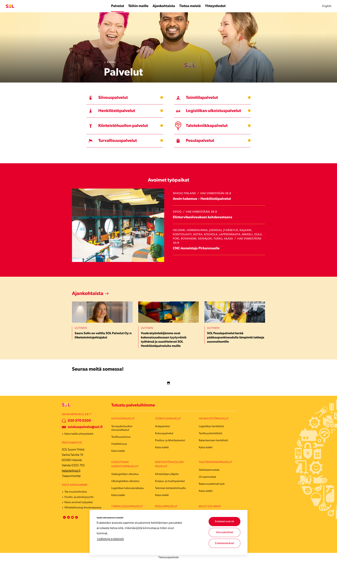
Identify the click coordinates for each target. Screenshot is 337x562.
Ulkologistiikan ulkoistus (125, 481)
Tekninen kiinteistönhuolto (170, 488)
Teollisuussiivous (120, 437)
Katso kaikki (118, 451)
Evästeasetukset (224, 543)
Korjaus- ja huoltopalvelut (170, 481)
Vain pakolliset (224, 532)
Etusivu (111, 62)
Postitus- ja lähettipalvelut (170, 440)
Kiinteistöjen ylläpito (167, 474)
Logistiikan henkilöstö (211, 426)
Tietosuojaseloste (168, 557)
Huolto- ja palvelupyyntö (78, 497)
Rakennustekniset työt (212, 484)
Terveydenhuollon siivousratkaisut (122, 428)
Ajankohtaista (87, 293)
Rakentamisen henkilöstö (213, 440)
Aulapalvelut (162, 426)
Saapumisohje (71, 476)
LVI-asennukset (207, 477)
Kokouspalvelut (164, 433)
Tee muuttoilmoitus (75, 491)
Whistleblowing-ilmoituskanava (82, 507)
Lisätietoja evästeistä (110, 539)
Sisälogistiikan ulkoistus (125, 474)
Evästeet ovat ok (224, 521)
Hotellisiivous (119, 444)
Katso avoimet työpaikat (78, 502)
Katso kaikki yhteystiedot (78, 434)
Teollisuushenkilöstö (210, 433)
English (326, 6)
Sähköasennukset (209, 470)
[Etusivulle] (10, 6)
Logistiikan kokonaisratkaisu (127, 488)
